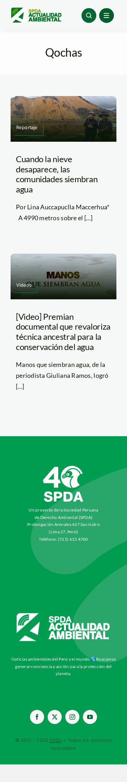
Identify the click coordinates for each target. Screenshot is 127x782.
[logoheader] (36, 10)
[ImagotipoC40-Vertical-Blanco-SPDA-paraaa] (63, 467)
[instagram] (72, 717)
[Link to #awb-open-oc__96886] (88, 15)
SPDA (55, 740)
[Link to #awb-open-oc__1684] (106, 15)
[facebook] (37, 717)
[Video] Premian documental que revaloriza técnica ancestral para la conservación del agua (63, 331)
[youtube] (90, 717)
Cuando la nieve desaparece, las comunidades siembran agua (57, 174)
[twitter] (55, 717)
